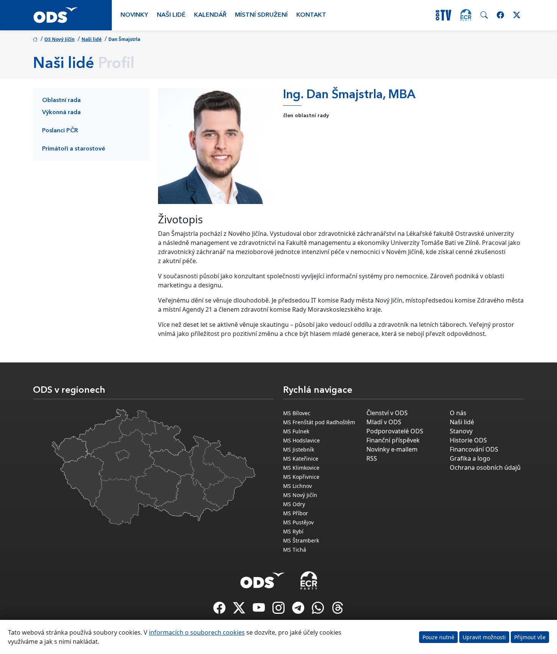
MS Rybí (293, 531)
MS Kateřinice (300, 458)
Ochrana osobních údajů (485, 467)
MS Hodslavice (301, 440)
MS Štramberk (301, 540)
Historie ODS (468, 440)
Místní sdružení (261, 15)
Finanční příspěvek (393, 440)
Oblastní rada (61, 100)
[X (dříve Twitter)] (240, 610)
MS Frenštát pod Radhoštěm (319, 422)
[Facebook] (220, 610)
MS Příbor (295, 513)
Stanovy (461, 431)
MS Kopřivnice (301, 476)
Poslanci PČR (60, 131)
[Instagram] (279, 610)
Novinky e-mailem (392, 449)
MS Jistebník (298, 449)
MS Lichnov (297, 485)
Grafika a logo (470, 458)
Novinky (134, 15)
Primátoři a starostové (73, 149)
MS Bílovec (296, 413)
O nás (458, 413)
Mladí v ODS (383, 422)
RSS (371, 458)
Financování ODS (474, 449)
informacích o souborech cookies (197, 632)
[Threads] (338, 610)
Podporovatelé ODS (394, 431)
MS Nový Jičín (300, 495)
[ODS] (262, 578)
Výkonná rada (61, 113)
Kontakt (311, 15)
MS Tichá (294, 549)
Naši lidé (171, 15)
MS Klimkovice (301, 467)
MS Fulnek (296, 431)
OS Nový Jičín (59, 39)
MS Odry (294, 504)
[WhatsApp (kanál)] (318, 610)
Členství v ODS (387, 413)
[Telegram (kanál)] (299, 610)
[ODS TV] (259, 610)
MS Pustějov (298, 522)
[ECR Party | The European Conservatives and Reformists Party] (466, 15)
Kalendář (210, 15)
